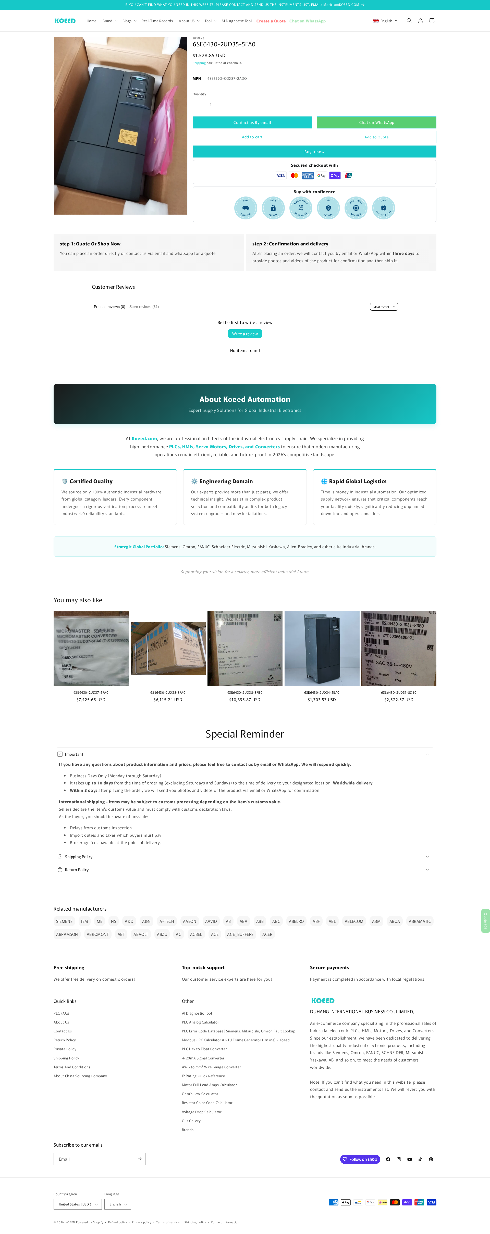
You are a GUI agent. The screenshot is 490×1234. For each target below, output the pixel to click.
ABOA (394, 921)
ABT (121, 934)
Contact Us (63, 1030)
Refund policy (117, 1222)
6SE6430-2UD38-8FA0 (168, 692)
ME (99, 921)
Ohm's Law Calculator (200, 1093)
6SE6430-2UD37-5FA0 (91, 692)
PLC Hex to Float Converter (204, 1048)
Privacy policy (141, 1222)
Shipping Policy (66, 1057)
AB (228, 921)
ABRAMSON (67, 934)
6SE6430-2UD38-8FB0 (245, 692)
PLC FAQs (61, 1012)
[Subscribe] (139, 1159)
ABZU (162, 934)
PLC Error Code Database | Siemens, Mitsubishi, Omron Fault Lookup (239, 1030)
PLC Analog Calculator (200, 1021)
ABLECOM (354, 921)
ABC (276, 921)
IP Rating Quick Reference (203, 1075)
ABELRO (296, 921)
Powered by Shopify (89, 1222)
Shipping (199, 62)
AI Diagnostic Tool (197, 1012)
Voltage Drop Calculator (202, 1111)
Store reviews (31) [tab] (144, 307)
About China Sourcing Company (80, 1075)
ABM (376, 921)
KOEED (70, 1222)
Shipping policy (195, 1222)
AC (178, 934)
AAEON (190, 921)
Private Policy (65, 1048)
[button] (109, 20)
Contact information (225, 1222)
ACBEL (196, 934)
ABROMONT (98, 934)
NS (113, 921)
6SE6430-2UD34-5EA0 (322, 692)
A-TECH (167, 921)
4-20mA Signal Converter (203, 1057)
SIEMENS (64, 921)
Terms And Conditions (72, 1066)
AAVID (211, 921)
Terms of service (167, 1222)
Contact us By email (252, 122)
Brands (188, 1129)
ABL (332, 921)
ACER (267, 934)
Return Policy (65, 1039)
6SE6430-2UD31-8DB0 (399, 692)
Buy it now (314, 151)
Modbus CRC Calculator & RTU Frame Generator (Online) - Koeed (236, 1039)
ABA (244, 921)
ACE (215, 934)
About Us (61, 1021)
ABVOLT (140, 934)
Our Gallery (191, 1120)
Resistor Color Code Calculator (207, 1102)
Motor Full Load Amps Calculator (209, 1084)
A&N (146, 921)
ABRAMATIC (420, 921)
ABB (260, 921)
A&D (129, 921)
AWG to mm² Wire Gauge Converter (211, 1066)
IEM (84, 921)
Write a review (245, 334)
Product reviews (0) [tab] (109, 307)
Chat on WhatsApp (376, 122)
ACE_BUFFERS (240, 934)
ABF (316, 921)
